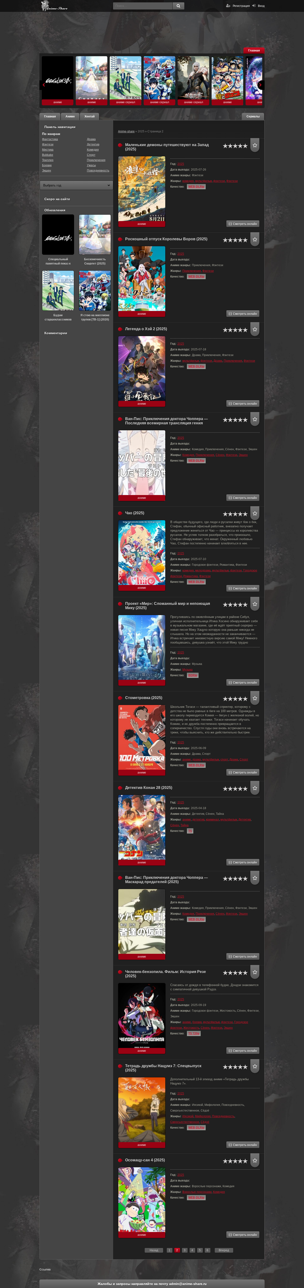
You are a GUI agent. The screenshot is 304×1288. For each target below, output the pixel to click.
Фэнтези (232, 181)
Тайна (184, 825)
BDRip (192, 675)
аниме (186, 759)
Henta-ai (75, 6)
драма (196, 759)
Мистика (47, 149)
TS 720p (193, 1033)
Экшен (243, 455)
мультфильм (203, 181)
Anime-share (126, 131)
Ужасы (91, 165)
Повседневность (223, 1116)
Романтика (190, 576)
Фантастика (50, 139)
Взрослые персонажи (197, 1192)
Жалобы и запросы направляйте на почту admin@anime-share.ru (152, 1284)
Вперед (224, 1250)
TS (190, 831)
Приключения (191, 271)
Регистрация (241, 6)
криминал (212, 819)
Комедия (188, 455)
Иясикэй (188, 1116)
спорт (224, 759)
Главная (254, 50)
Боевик (47, 165)
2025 (180, 164)
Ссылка (45, 1269)
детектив (198, 819)
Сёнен (220, 455)
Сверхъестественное (184, 1122)
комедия (188, 181)
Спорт (244, 759)
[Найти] (178, 5)
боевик (197, 1022)
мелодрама (203, 570)
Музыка (187, 669)
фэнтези (219, 181)
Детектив (244, 819)
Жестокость (191, 1027)
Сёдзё (205, 1122)
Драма (218, 360)
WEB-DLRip (196, 186)
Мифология (203, 1116)
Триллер (47, 160)
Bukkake (47, 155)
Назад (154, 1250)
